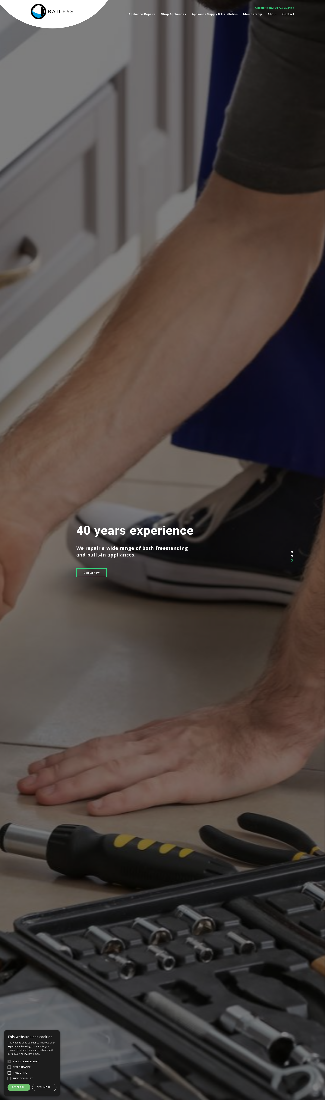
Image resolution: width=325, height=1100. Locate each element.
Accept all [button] (19, 1087)
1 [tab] (292, 552)
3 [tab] (292, 560)
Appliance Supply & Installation (215, 14)
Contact (288, 14)
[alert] (32, 1063)
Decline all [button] (44, 1087)
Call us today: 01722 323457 (274, 8)
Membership (252, 14)
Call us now (46, 576)
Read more (34, 1054)
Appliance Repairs (142, 14)
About (272, 14)
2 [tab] (292, 556)
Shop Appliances (173, 14)
